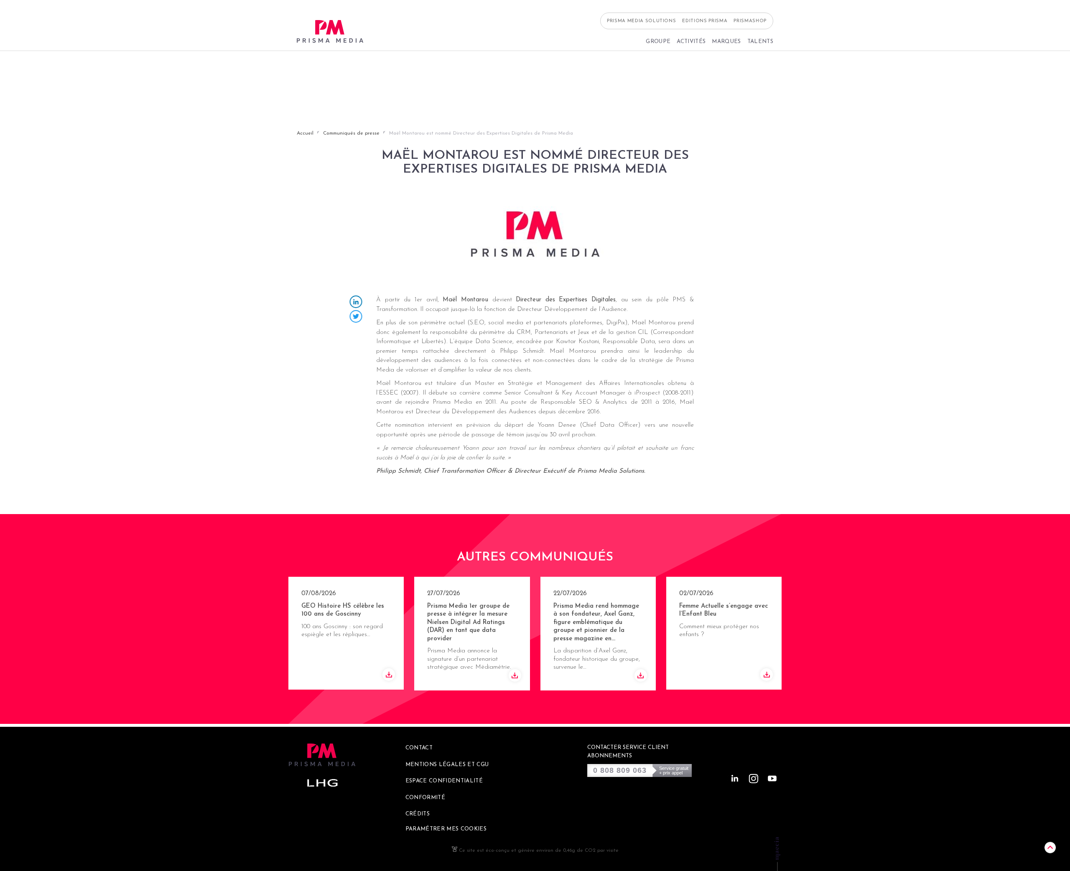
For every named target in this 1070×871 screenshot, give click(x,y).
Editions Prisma (704, 21)
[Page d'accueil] (330, 31)
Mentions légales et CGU (447, 764)
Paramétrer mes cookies (446, 829)
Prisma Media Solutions (641, 21)
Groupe (658, 41)
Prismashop (750, 21)
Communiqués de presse (351, 133)
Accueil (305, 133)
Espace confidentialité (444, 781)
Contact (419, 748)
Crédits (417, 814)
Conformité (425, 797)
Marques (726, 41)
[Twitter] (356, 317)
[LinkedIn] (356, 302)
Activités (691, 41)
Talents (760, 41)
